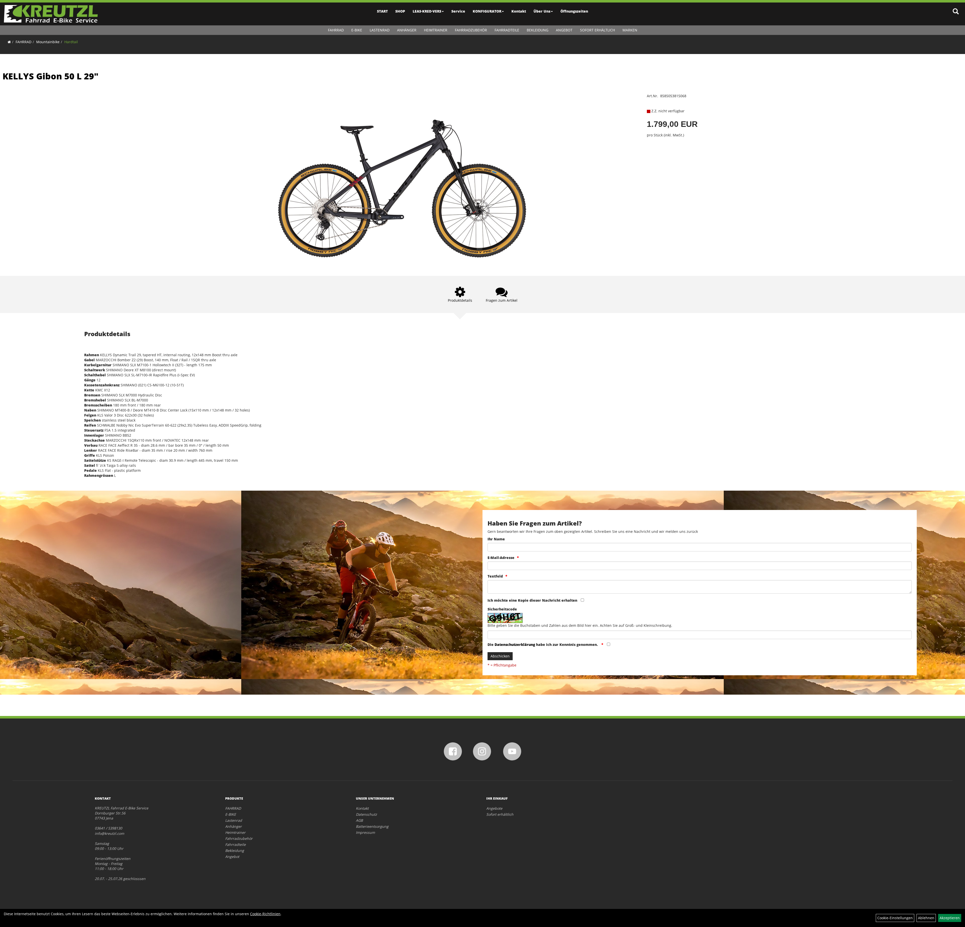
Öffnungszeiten (574, 11)
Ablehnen (926, 917)
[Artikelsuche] (956, 12)
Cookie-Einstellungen (895, 917)
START (382, 11)
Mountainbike (48, 41)
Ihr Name (496, 539)
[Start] (9, 41)
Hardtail (71, 41)
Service (458, 11)
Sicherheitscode (502, 609)
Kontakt (518, 11)
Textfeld (495, 576)
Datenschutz (366, 814)
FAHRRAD (336, 30)
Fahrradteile (507, 30)
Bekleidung (537, 30)
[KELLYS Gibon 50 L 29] (402, 177)
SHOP (400, 11)
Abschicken (500, 656)
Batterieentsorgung (372, 826)
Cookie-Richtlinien (265, 913)
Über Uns (542, 11)
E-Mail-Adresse (501, 557)
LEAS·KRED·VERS (427, 11)
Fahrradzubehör (471, 30)
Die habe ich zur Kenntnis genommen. (543, 644)
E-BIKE (356, 30)
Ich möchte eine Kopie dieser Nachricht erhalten (532, 600)
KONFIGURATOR (487, 11)
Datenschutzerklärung (515, 644)
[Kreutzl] (51, 14)
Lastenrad (380, 30)
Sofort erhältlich (597, 30)
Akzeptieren (950, 917)
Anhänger (406, 30)
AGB (359, 820)
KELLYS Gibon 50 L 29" (51, 76)
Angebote (494, 808)
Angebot (564, 30)
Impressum (365, 832)
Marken (629, 30)
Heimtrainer (435, 30)
